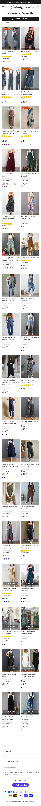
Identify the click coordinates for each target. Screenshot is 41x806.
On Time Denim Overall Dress (27, 93)
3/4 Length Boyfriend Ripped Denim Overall (10, 259)
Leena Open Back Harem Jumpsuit (28, 675)
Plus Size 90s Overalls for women (29, 547)
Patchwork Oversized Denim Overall (10, 590)
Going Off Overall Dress (9, 675)
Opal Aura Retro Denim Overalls (27, 381)
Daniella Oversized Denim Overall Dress (10, 465)
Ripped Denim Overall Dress (10, 52)
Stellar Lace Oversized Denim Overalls (30, 465)
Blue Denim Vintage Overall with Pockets (10, 93)
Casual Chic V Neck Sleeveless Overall (9, 422)
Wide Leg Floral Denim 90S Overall (30, 338)
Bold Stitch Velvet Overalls (28, 508)
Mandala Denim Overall (27, 299)
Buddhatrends (16, 802)
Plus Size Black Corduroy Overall (8, 718)
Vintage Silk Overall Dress (9, 508)
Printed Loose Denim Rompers (29, 718)
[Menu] (2, 7)
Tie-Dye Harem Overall (30, 51)
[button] (33, 7)
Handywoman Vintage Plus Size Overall (11, 132)
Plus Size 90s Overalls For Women (10, 632)
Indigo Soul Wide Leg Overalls (29, 132)
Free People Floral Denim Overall (28, 218)
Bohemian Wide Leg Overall (10, 175)
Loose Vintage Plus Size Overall (28, 590)
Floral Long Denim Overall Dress (28, 632)
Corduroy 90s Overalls (30, 258)
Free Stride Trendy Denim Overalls (9, 299)
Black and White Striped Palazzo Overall (8, 219)
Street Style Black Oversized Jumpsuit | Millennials (10, 382)
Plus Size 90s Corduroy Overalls (30, 175)
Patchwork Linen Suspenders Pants (9, 547)
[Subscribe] (38, 768)
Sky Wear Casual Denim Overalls (8, 338)
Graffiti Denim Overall (30, 421)
